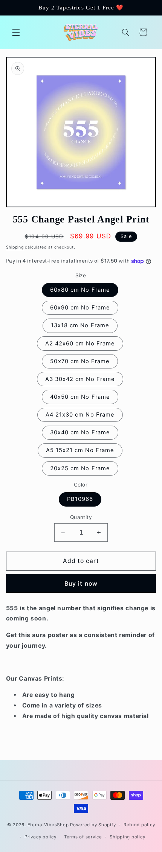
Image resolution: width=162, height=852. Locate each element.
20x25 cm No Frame (80, 468)
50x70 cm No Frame (80, 361)
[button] (15, 32)
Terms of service (83, 837)
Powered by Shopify (93, 824)
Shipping (15, 247)
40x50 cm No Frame (80, 396)
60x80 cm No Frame (80, 289)
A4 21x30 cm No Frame (80, 414)
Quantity (81, 517)
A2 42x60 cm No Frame (80, 343)
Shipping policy (127, 837)
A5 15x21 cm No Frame (80, 450)
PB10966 (80, 499)
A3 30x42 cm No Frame (80, 379)
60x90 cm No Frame (80, 307)
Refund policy (139, 824)
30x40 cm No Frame (80, 432)
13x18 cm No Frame (80, 325)
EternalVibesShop (49, 824)
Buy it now (81, 583)
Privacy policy (40, 837)
